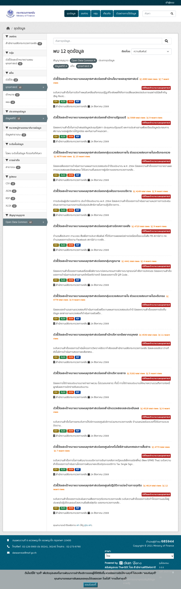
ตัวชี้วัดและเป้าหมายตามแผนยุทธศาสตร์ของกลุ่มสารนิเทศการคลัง (92, 226)
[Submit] (172, 14)
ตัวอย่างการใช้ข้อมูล (126, 13)
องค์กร (84, 13)
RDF (77, 101)
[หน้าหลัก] (8, 28)
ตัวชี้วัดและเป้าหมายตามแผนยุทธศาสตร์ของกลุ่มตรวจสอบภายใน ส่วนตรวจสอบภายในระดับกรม (109, 296)
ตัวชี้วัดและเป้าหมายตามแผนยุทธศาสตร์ (156, 88)
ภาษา (107, 551)
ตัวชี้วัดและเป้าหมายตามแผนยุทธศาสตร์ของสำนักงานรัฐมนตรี (90, 117)
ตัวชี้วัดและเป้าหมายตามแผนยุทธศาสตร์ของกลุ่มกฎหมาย (87, 261)
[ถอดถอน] (94, 60)
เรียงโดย (126, 51)
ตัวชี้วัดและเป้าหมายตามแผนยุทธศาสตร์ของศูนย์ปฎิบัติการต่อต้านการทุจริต (98, 485)
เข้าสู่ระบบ (170, 2)
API (77, 525)
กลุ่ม (96, 13)
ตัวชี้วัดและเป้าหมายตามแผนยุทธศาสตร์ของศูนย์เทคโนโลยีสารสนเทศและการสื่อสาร (102, 447)
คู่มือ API (87, 525)
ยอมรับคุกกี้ (90, 585)
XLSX (63, 101)
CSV (56, 101)
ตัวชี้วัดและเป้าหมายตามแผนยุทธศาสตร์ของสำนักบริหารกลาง (89, 373)
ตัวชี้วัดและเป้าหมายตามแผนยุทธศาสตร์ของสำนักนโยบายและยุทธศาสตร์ (96, 79)
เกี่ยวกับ (107, 13)
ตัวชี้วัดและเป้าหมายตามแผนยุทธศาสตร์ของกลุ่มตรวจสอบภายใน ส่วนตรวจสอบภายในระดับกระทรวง (111, 152)
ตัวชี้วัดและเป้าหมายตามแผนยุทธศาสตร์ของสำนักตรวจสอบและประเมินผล (96, 408)
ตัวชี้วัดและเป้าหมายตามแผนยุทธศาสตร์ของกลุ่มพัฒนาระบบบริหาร (92, 191)
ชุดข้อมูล (71, 13)
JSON (71, 101)
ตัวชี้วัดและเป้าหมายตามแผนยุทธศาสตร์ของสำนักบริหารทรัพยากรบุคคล (96, 334)
